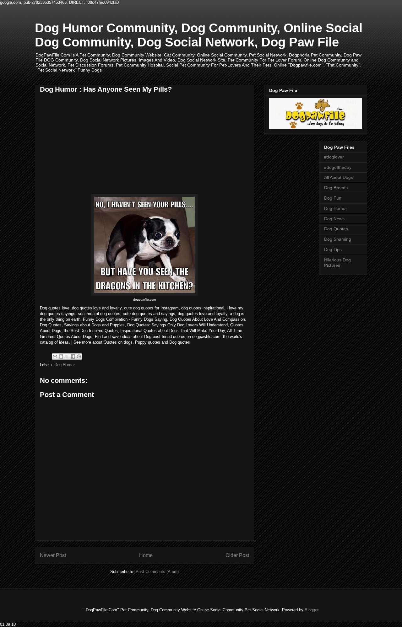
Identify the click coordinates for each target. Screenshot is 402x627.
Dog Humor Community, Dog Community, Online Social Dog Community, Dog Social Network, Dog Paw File (198, 35)
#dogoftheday (337, 167)
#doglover (334, 156)
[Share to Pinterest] (79, 356)
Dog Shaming (337, 239)
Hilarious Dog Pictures (337, 262)
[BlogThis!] (61, 356)
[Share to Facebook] (73, 356)
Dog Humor (64, 364)
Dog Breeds (336, 187)
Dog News (334, 218)
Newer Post (53, 555)
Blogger (311, 610)
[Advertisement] (92, 147)
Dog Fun (332, 198)
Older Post (237, 555)
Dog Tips (333, 249)
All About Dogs (338, 177)
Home (146, 555)
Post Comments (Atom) (157, 571)
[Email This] (55, 356)
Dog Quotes (336, 228)
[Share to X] (67, 356)
